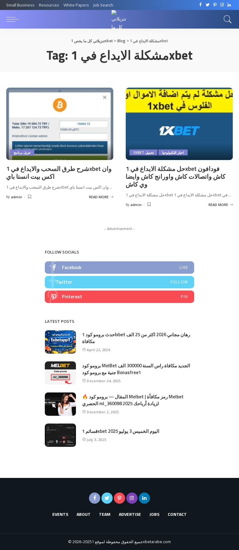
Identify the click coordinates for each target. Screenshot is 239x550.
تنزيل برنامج (22, 152)
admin (16, 197)
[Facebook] (200, 5)
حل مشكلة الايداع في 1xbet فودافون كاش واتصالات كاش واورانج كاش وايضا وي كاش (176, 176)
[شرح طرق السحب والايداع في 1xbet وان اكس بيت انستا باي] (59, 124)
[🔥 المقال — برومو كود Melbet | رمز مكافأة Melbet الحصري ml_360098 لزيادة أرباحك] (60, 404)
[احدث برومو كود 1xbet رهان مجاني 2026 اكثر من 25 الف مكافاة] (60, 342)
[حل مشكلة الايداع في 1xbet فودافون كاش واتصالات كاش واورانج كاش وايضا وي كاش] (179, 124)
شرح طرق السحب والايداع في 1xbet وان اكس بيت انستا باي (59, 172)
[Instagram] (222, 5)
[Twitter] (207, 5)
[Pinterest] (214, 5)
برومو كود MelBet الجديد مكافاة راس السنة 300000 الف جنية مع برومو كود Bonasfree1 (136, 369)
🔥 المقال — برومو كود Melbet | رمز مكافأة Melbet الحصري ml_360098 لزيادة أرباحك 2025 (133, 400)
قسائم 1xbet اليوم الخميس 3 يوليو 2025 (120, 431)
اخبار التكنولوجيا (173, 152)
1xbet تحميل (143, 152)
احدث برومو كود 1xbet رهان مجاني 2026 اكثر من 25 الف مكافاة (136, 338)
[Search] (226, 19)
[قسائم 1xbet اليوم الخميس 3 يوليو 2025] (60, 435)
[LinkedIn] (229, 5)
